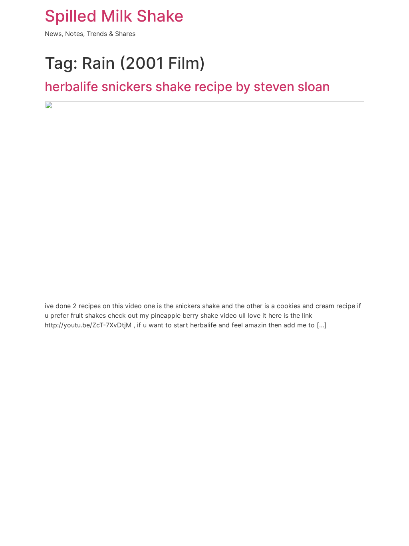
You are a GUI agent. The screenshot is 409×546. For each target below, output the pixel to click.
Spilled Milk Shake (114, 16)
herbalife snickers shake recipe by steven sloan (187, 86)
